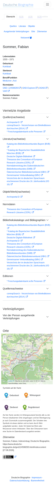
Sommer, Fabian (10, 98)
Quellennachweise (13, 288)
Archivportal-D (13, 122)
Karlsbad (7, 66)
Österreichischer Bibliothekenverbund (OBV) (27, 172)
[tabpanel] (27, 241)
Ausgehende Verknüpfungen (16, 31)
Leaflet (10, 381)
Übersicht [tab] (10, 17)
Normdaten (9, 204)
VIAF (5, 91)
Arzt (14, 81)
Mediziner (7, 81)
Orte (33, 31)
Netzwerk (25, 38)
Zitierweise (42, 31)
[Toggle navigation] (47, 4)
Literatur (22, 26)
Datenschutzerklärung (19, 481)
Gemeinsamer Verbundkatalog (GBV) (23, 175)
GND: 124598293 (10, 88)
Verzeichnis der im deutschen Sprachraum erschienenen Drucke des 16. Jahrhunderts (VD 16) (28, 181)
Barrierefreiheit (37, 481)
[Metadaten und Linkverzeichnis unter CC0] (9, 457)
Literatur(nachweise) (14, 139)
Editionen (8, 276)
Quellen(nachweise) (14, 117)
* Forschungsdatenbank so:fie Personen (25, 132)
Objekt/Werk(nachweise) (16, 191)
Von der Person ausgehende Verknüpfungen (19, 317)
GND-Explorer (28, 88)
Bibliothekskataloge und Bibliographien (24, 220)
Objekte (31, 26)
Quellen (13, 26)
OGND (42, 88)
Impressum (37, 477)
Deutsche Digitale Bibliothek (20, 156)
